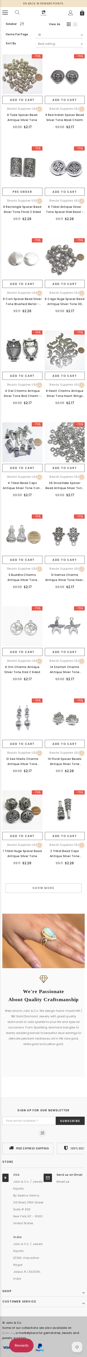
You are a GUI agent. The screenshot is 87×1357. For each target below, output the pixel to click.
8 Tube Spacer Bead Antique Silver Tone (22, 117)
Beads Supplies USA (22, 109)
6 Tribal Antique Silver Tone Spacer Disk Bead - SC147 (64, 210)
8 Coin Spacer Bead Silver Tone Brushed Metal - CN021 (22, 302)
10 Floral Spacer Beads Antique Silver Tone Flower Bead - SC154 (64, 762)
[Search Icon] (17, 12)
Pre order (22, 192)
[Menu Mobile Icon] (5, 12)
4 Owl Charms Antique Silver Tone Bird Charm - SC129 (22, 394)
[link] (22, 74)
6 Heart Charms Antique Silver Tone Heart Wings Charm (64, 394)
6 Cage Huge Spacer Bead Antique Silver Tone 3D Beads (64, 302)
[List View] (76, 25)
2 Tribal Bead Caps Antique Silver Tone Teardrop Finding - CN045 (64, 854)
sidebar (11, 24)
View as (54, 24)
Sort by (11, 43)
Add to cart (22, 100)
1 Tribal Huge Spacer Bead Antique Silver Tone (22, 853)
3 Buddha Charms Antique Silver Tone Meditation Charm (22, 578)
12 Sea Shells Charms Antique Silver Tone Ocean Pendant (22, 762)
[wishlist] (39, 109)
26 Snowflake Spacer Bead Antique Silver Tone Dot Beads (64, 486)
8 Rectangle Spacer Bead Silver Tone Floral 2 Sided (22, 209)
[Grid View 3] (68, 25)
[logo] (43, 12)
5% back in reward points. (43, 3)
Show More (43, 888)
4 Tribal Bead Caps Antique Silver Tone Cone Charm (22, 486)
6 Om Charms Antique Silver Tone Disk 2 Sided (22, 669)
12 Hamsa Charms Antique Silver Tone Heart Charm (64, 578)
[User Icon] (70, 12)
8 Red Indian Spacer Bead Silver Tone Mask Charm (64, 117)
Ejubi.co (8, 1333)
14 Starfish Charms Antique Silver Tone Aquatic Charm (65, 670)
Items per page (17, 34)
